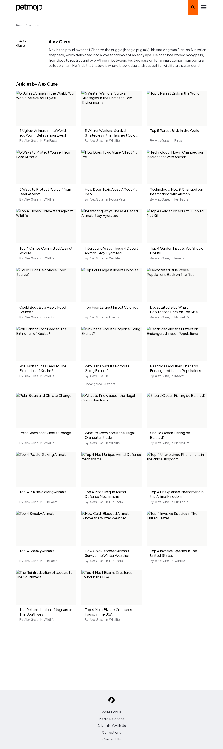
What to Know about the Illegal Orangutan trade (110, 435)
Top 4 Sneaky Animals (36, 550)
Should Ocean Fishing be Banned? (170, 435)
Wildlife (114, 140)
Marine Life (181, 317)
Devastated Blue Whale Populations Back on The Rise (174, 309)
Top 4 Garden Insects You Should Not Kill (176, 250)
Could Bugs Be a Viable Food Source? (42, 309)
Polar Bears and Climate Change (45, 433)
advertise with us (111, 725)
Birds (178, 140)
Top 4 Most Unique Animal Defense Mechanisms (105, 494)
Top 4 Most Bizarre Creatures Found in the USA (108, 611)
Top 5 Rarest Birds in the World (174, 130)
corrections (111, 732)
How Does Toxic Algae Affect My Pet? (111, 191)
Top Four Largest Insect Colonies (111, 307)
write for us (111, 712)
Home (20, 25)
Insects (179, 258)
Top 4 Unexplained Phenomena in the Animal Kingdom (177, 494)
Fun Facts (50, 140)
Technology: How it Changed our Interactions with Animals (176, 191)
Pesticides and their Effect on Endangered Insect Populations (175, 368)
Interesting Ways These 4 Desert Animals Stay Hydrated (111, 250)
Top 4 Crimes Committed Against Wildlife (46, 250)
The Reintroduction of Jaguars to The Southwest (45, 611)
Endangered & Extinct (100, 384)
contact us (111, 739)
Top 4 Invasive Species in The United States (173, 553)
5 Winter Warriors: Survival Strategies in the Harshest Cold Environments (110, 133)
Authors (34, 25)
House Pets (117, 199)
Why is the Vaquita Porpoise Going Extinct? (107, 368)
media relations (111, 718)
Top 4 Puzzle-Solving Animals (42, 492)
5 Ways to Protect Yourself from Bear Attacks (45, 191)
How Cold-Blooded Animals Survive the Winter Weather (107, 553)
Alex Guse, (31, 140)
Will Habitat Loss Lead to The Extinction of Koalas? (42, 368)
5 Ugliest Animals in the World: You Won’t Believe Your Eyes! (43, 132)
